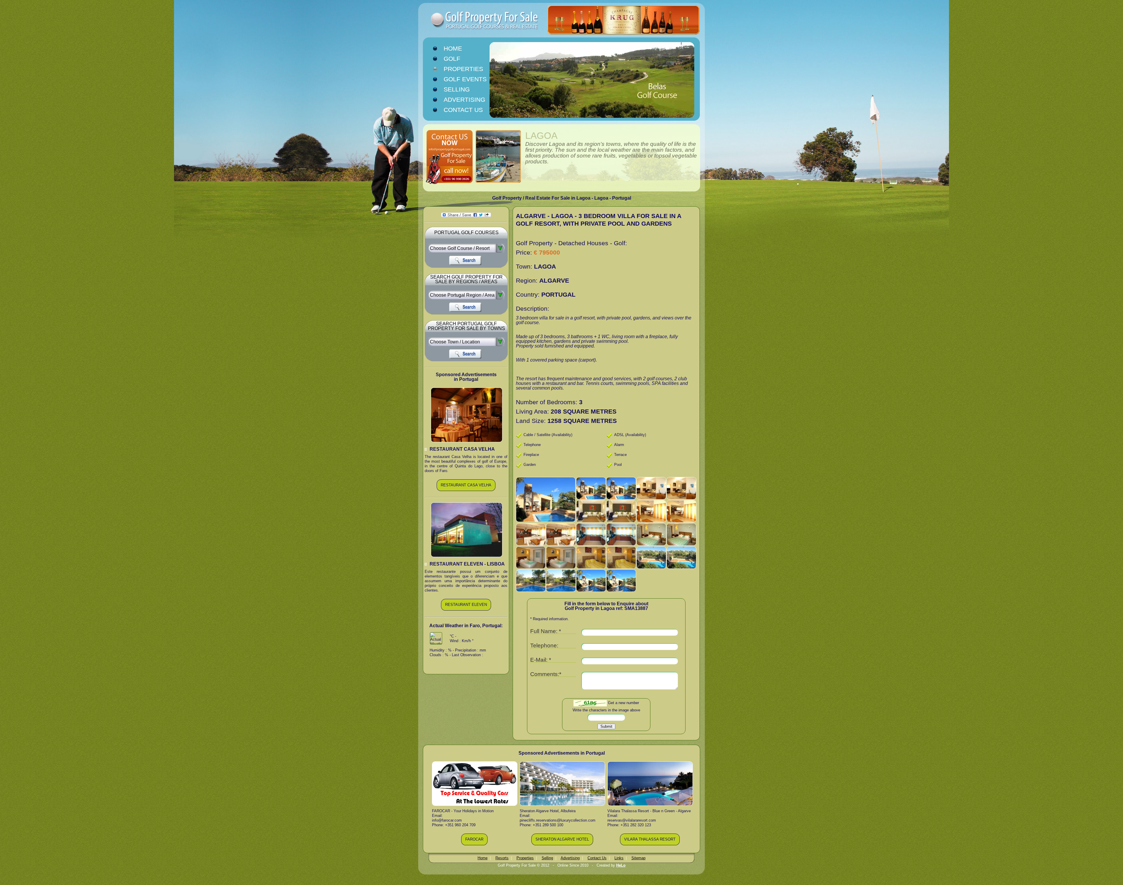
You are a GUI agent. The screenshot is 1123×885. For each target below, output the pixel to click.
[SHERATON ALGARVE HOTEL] (562, 844)
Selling (457, 89)
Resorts (502, 858)
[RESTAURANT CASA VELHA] (466, 490)
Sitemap (638, 858)
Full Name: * (545, 631)
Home (453, 48)
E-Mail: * (540, 660)
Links (618, 858)
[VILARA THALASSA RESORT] (650, 844)
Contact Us (463, 109)
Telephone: (544, 645)
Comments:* (545, 674)
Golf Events (465, 79)
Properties (463, 68)
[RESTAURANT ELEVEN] (466, 609)
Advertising (464, 99)
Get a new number (623, 703)
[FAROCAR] (474, 844)
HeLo (621, 865)
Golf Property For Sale (473, 20)
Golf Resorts (458, 59)
